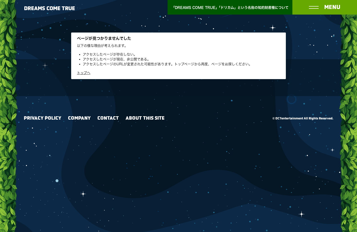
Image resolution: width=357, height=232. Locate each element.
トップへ (83, 73)
